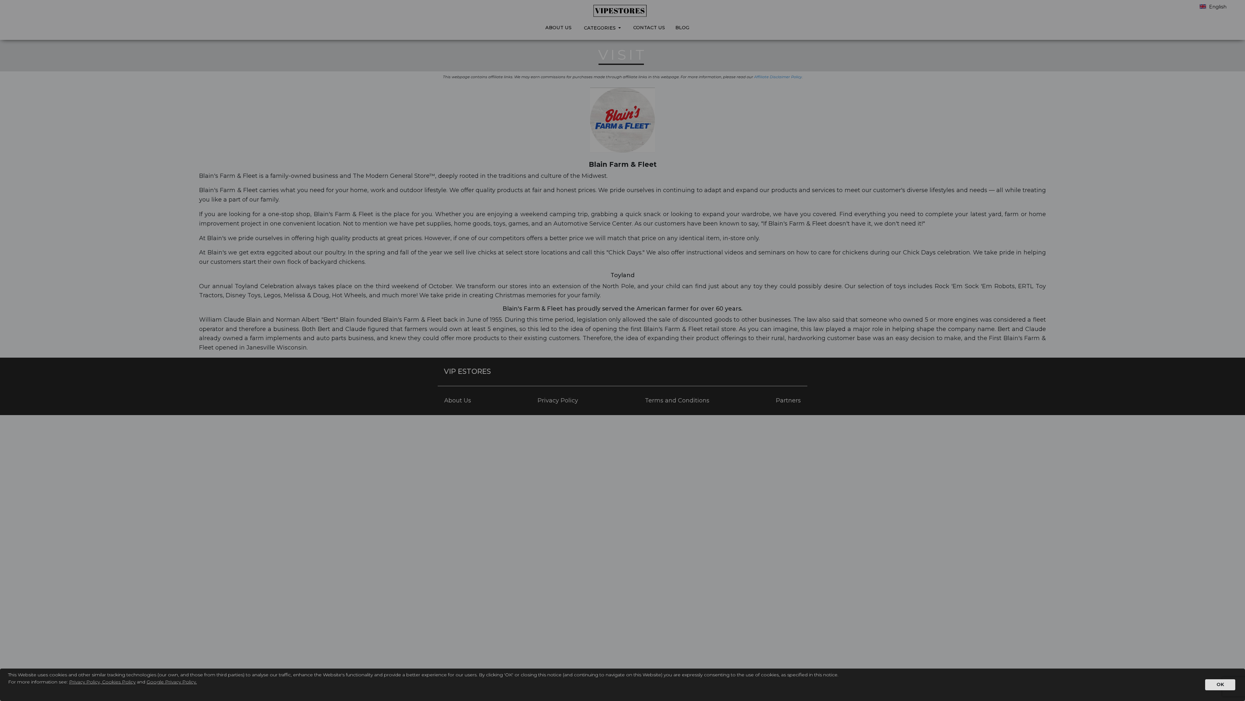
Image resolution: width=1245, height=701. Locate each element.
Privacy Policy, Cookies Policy (102, 682)
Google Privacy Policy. (172, 682)
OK (1220, 684)
